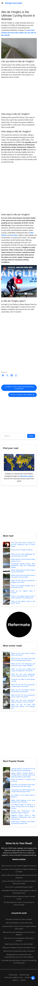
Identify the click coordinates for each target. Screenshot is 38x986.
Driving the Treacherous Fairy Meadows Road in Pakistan (23, 812)
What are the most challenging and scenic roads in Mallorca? (19, 933)
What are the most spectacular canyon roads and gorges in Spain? (23, 675)
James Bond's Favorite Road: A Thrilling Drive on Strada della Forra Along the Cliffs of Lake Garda (23, 775)
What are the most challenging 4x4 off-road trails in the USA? (23, 555)
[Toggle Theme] (33, 978)
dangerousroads (13, 3)
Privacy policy (13, 975)
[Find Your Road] (19, 462)
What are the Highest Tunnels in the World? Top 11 (19, 947)
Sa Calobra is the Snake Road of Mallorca (23, 796)
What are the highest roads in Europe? (23, 592)
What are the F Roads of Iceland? (22, 550)
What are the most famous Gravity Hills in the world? (23, 654)
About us (15, 980)
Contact (22, 980)
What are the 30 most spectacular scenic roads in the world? (23, 696)
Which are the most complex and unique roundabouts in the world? (23, 670)
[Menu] (3, 3)
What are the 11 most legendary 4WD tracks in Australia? (19, 939)
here (24, 853)
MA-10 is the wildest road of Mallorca (22, 394)
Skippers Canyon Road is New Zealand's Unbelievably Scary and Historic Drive (23, 817)
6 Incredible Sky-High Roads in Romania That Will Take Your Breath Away (19, 962)
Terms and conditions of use (14, 977)
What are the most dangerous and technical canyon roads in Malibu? (23, 664)
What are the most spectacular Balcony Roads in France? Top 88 (23, 701)
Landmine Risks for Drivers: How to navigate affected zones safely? (19, 927)
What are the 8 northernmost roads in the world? (19, 951)
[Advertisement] (19, 95)
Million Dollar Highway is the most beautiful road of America (23, 801)
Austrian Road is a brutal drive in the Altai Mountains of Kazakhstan (23, 769)
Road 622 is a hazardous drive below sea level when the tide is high (23, 785)
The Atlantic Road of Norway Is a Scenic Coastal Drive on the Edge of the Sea (23, 806)
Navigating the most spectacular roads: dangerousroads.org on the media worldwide (19, 956)
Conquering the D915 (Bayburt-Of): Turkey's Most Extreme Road (23, 790)
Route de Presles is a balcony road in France (23, 780)
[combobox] (15, 436)
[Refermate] (19, 624)
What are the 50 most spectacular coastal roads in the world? (23, 685)
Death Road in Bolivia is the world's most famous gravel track (23, 822)
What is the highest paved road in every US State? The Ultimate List (23, 597)
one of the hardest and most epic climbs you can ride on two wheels (18, 32)
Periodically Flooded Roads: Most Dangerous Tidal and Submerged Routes (23, 565)
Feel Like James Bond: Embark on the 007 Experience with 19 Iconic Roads (23, 544)
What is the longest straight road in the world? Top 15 (23, 586)
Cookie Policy (29, 977)
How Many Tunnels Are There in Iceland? (19, 919)
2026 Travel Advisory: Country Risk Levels (19, 923)
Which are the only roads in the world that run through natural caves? (23, 659)
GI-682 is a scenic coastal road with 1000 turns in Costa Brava (20, 387)
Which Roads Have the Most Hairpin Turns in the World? (23, 571)
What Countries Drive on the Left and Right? (19, 944)
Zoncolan (13, 235)
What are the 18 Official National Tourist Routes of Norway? (23, 690)
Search (31, 436)
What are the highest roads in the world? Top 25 (23, 602)
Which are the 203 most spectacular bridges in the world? (23, 581)
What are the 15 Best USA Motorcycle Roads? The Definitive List (23, 706)
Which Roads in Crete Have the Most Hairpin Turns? (23, 560)
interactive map (26, 476)
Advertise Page (24, 975)
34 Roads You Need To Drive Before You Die (23, 680)
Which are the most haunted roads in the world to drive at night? (23, 576)
